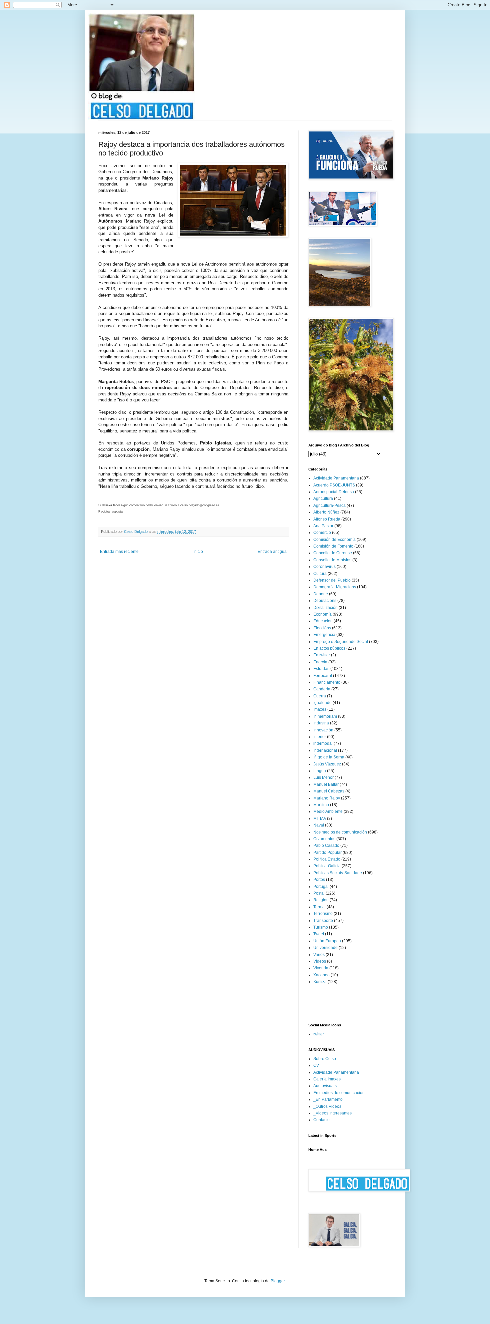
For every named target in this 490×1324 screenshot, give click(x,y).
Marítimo (321, 804)
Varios (319, 954)
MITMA (319, 818)
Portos (319, 879)
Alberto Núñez (326, 512)
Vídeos (319, 961)
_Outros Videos (327, 1106)
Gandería (321, 689)
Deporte (320, 594)
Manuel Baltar (326, 784)
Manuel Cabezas (328, 791)
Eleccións (322, 628)
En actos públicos (329, 648)
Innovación (323, 730)
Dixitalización (325, 607)
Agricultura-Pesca (329, 505)
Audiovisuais (325, 1085)
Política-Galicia (327, 866)
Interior (319, 736)
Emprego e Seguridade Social (340, 641)
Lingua (319, 770)
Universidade (325, 947)
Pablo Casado (326, 845)
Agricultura (323, 498)
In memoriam (325, 716)
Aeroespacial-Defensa (333, 491)
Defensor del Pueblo (332, 580)
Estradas (321, 668)
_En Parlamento (328, 1099)
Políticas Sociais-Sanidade (337, 873)
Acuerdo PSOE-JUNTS (334, 485)
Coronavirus (324, 566)
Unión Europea (327, 941)
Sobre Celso (324, 1058)
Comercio (322, 532)
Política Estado (326, 859)
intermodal (323, 743)
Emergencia (324, 634)
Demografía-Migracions (334, 587)
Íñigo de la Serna (328, 757)
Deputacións (324, 600)
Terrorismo (323, 913)
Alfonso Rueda (326, 519)
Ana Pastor (323, 526)
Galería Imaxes (327, 1079)
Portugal (321, 886)
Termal (319, 907)
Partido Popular (327, 852)
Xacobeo (321, 975)
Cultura (320, 573)
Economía (322, 614)
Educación (323, 621)
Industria (321, 723)
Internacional (325, 750)
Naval (318, 825)
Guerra (319, 696)
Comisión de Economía (334, 539)
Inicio (198, 551)
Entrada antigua (272, 551)
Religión (321, 900)
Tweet (318, 934)
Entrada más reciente (119, 551)
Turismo (320, 927)
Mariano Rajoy (326, 798)
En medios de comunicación (339, 1092)
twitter (318, 1034)
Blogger (278, 1281)
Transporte (323, 920)
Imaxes (319, 709)
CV (316, 1065)
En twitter (321, 655)
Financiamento (326, 682)
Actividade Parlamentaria (336, 478)
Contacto (321, 1119)
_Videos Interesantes (332, 1113)
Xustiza (320, 981)
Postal (319, 893)
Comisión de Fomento (333, 546)
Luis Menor (323, 777)
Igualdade (322, 702)
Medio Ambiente (328, 811)
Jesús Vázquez (327, 764)
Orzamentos (324, 839)
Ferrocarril (322, 675)
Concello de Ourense (332, 553)
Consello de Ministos (332, 560)
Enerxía (320, 662)
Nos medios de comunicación (340, 832)
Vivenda (320, 968)
